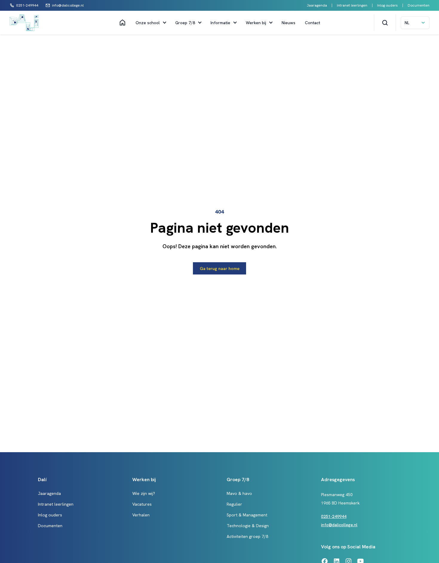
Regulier (234, 504)
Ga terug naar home (220, 268)
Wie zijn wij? (143, 493)
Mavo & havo (239, 493)
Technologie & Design (248, 525)
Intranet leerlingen (352, 5)
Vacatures (142, 504)
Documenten (418, 5)
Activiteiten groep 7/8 (247, 536)
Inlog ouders (387, 5)
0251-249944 (333, 516)
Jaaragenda (317, 5)
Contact (312, 22)
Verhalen (141, 515)
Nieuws (288, 22)
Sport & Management (247, 515)
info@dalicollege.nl (339, 524)
